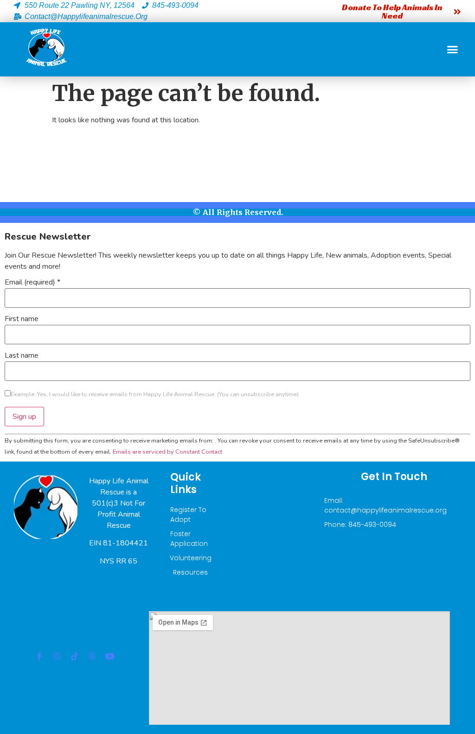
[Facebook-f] (39, 656)
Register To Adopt (188, 514)
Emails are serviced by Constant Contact (167, 452)
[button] (453, 49)
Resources (190, 572)
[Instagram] (57, 656)
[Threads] (92, 656)
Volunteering (190, 558)
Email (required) (32, 282)
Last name (22, 355)
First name (22, 319)
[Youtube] (110, 656)
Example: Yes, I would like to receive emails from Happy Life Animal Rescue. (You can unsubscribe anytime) (155, 395)
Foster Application (189, 538)
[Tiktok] (75, 656)
